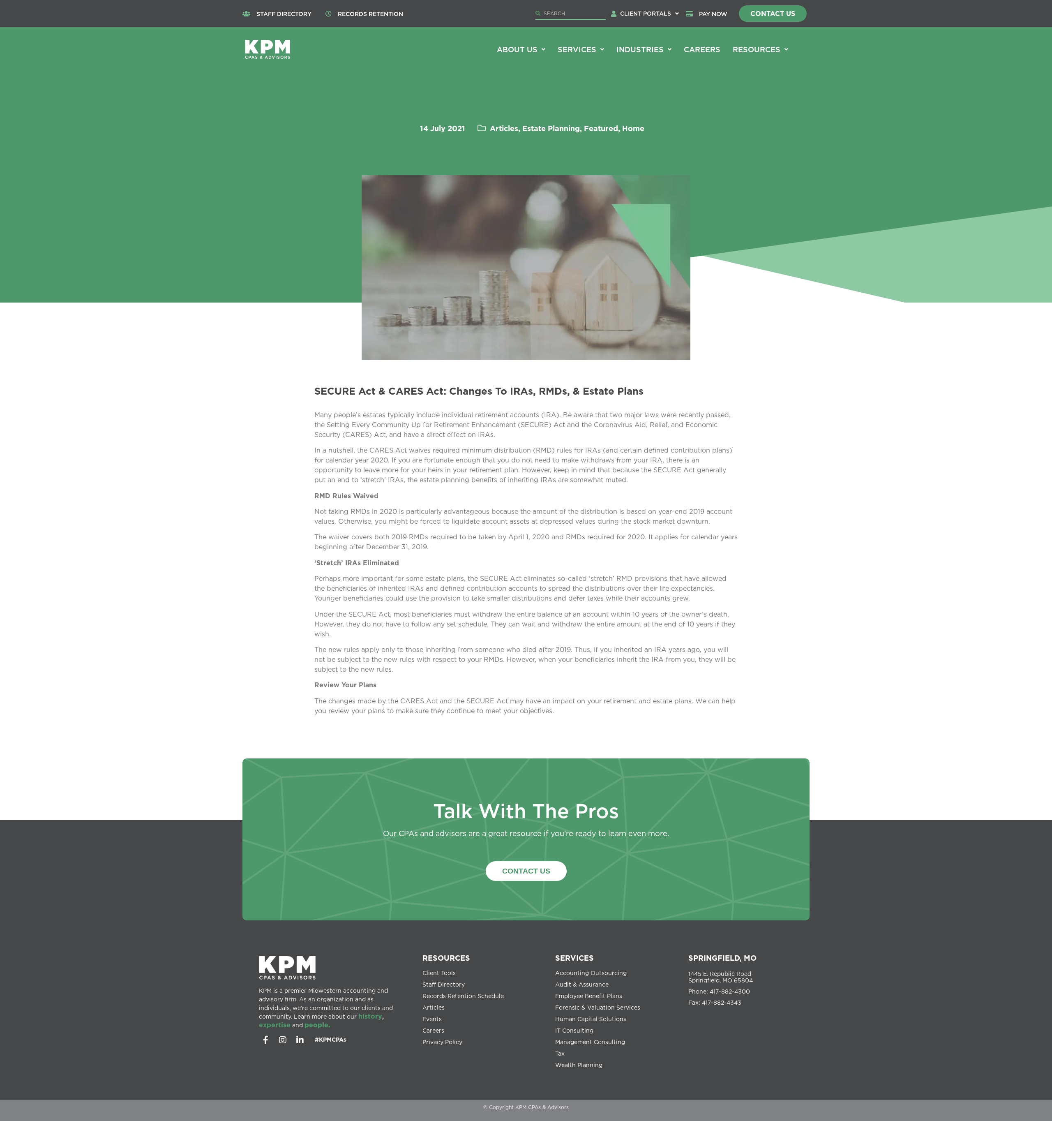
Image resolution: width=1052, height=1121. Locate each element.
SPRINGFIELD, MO (722, 958)
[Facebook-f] (265, 1040)
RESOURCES (446, 958)
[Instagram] (282, 1040)
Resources (756, 49)
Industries (640, 49)
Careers (702, 49)
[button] (649, 14)
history (370, 1016)
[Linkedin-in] (300, 1040)
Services (577, 49)
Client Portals (645, 13)
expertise (275, 1025)
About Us (517, 49)
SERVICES (574, 958)
